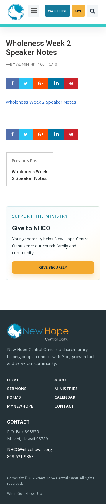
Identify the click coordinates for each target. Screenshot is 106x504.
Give (78, 11)
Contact (64, 406)
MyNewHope (20, 406)
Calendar (64, 397)
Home (13, 379)
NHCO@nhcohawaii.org (29, 449)
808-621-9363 (20, 456)
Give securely (53, 267)
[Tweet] (26, 83)
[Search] (92, 11)
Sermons (17, 388)
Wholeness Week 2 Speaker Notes (41, 102)
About (61, 379)
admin (22, 64)
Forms (14, 397)
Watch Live (57, 11)
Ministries (66, 388)
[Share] (12, 83)
